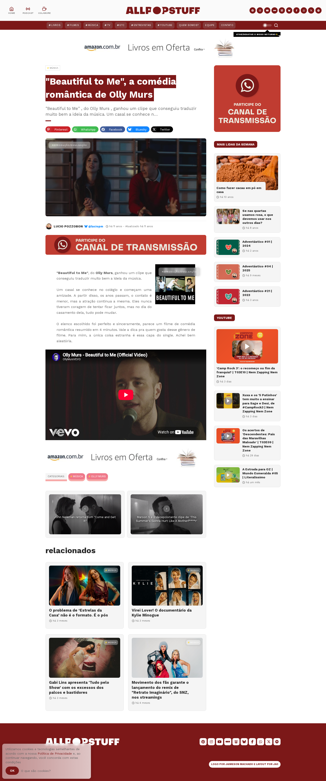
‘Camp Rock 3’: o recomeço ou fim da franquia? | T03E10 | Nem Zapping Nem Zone (246, 372)
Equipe (209, 25)
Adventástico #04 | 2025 (257, 268)
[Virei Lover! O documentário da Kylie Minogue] (167, 586)
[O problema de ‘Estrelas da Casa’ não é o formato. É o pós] (84, 586)
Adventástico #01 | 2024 (257, 243)
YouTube (166, 25)
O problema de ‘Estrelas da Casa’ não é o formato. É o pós (78, 612)
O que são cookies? (36, 771)
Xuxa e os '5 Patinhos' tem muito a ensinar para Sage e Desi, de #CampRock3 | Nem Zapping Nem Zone (259, 403)
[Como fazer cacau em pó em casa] (247, 173)
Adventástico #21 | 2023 (257, 293)
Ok (12, 770)
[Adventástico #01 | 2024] (228, 247)
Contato (227, 25)
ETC (122, 25)
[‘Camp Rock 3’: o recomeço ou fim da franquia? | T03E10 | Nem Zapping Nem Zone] (247, 346)
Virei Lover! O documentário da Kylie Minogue (162, 612)
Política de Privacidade (55, 753)
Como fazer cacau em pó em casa (238, 190)
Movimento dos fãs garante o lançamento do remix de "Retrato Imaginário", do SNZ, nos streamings (160, 689)
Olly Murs (98, 476)
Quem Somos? (188, 25)
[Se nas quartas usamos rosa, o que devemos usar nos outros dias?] (228, 216)
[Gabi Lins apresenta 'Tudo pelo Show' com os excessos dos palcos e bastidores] (84, 658)
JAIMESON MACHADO (239, 764)
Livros (56, 25)
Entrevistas (142, 25)
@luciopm (95, 226)
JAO (275, 764)
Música (93, 25)
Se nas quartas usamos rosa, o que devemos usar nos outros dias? (257, 217)
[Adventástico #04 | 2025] (228, 272)
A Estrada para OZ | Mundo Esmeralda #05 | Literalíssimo (260, 473)
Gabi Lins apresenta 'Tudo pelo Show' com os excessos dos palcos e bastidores (79, 687)
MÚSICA (78, 476)
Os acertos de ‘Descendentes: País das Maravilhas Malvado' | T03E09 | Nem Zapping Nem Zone (258, 440)
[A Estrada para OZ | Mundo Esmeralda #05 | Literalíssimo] (228, 475)
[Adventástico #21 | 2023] (228, 296)
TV (108, 25)
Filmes (74, 25)
